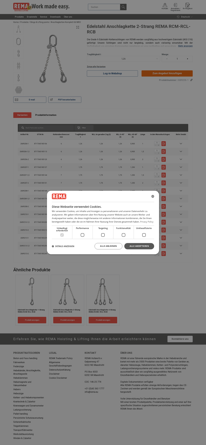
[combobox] (152, 196)
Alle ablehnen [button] (108, 246)
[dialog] (103, 222)
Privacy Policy (146, 221)
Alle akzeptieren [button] (139, 246)
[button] (63, 246)
